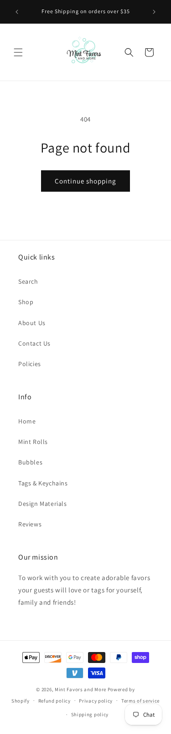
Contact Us (34, 343)
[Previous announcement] (17, 12)
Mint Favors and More (80, 689)
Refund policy (54, 701)
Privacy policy (96, 701)
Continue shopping (85, 181)
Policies (29, 364)
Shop (25, 302)
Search (28, 281)
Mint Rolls (33, 442)
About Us (32, 323)
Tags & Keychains (43, 483)
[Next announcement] (154, 12)
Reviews (29, 524)
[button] (18, 52)
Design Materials (42, 504)
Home (27, 421)
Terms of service (140, 701)
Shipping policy (90, 714)
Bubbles (30, 462)
